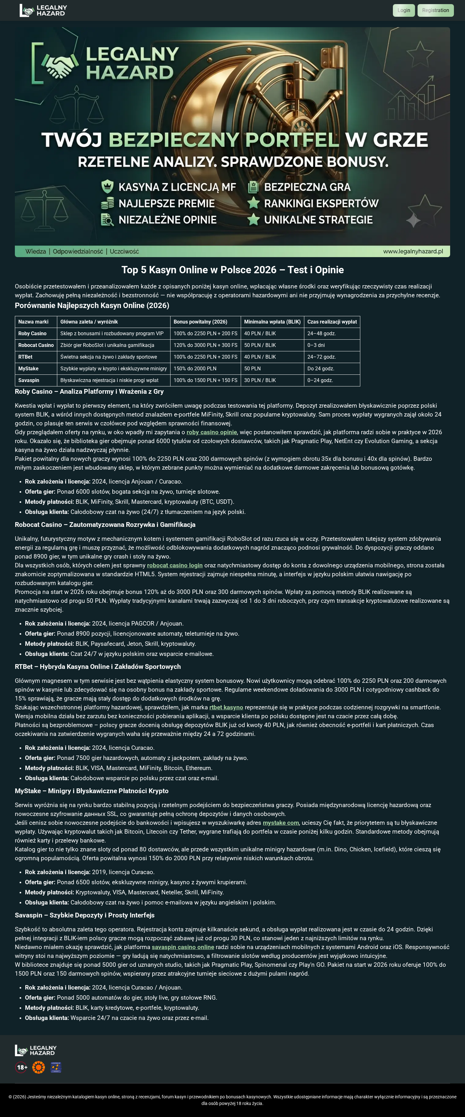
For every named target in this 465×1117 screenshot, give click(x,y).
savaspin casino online (183, 947)
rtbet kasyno (226, 707)
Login (404, 10)
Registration (435, 10)
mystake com (281, 822)
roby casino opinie (212, 432)
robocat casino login (175, 565)
